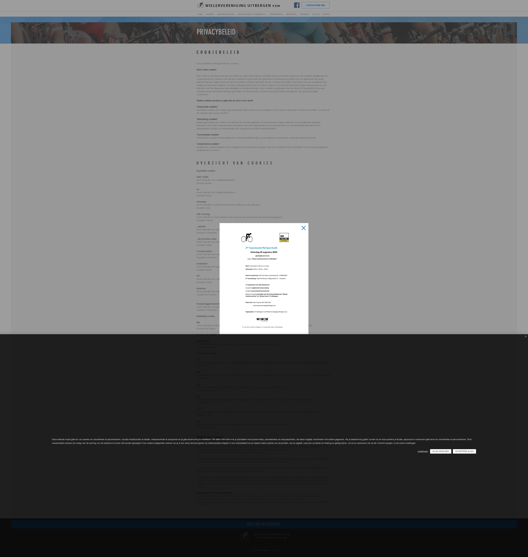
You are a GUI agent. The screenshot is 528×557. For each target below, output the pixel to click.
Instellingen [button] (423, 451)
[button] (304, 228)
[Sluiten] (525, 336)
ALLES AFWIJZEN (440, 451)
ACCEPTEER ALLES (464, 451)
